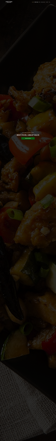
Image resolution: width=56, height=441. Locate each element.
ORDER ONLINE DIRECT (28, 138)
